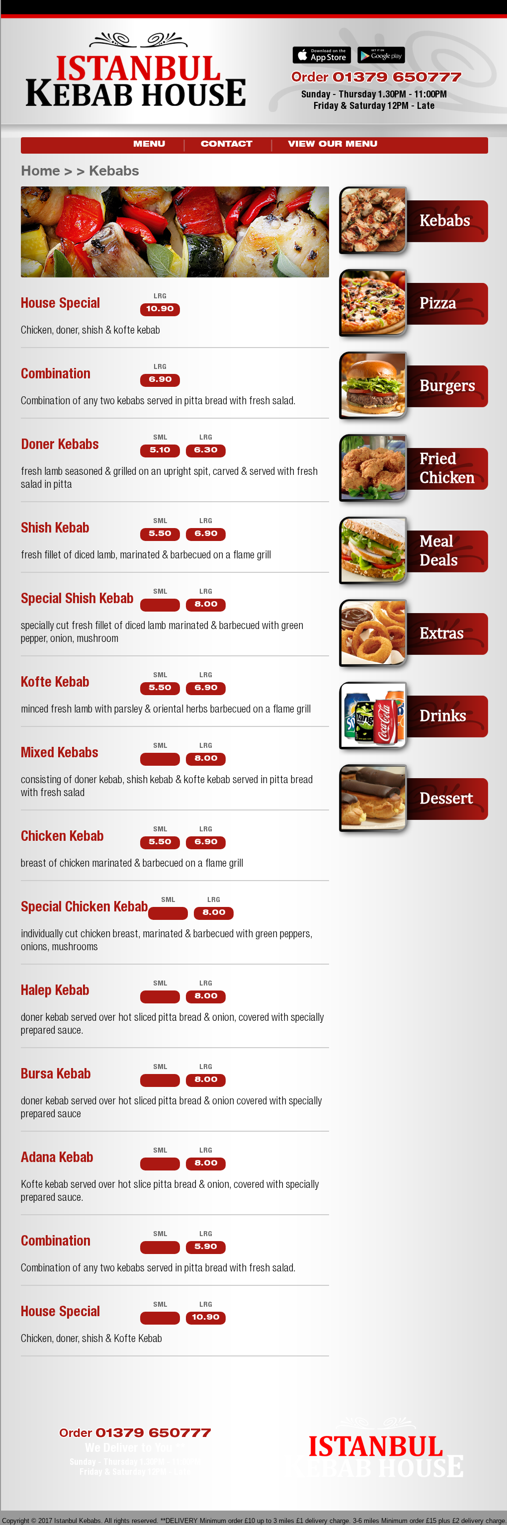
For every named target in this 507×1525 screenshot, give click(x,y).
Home (40, 170)
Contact (227, 145)
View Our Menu (332, 145)
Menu (149, 145)
